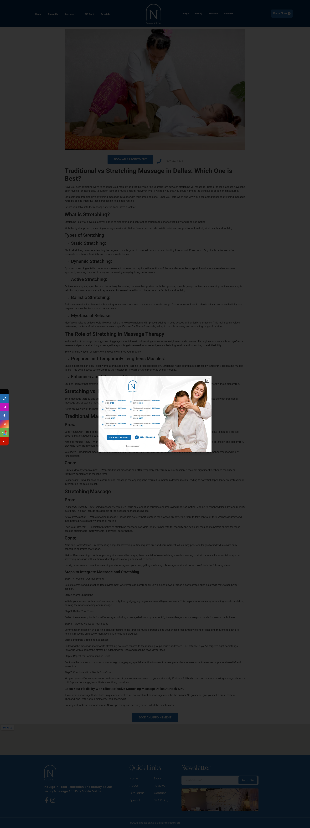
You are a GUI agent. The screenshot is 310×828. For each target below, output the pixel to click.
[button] (207, 380)
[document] (155, 414)
